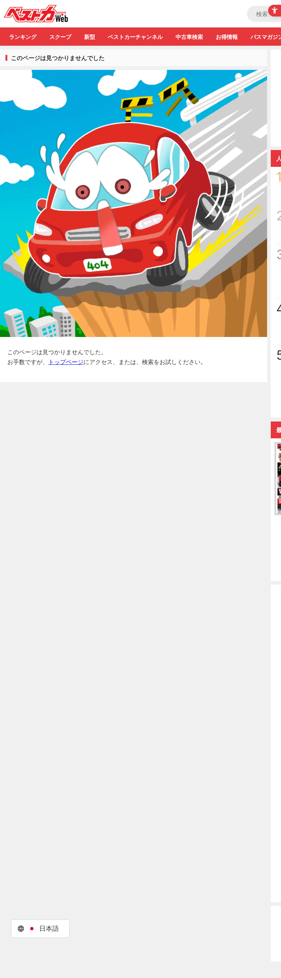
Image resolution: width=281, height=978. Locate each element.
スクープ (60, 36)
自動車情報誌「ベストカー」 (36, 13)
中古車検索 (189, 36)
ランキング (23, 36)
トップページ (65, 362)
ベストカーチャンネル (135, 36)
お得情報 (227, 36)
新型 (89, 36)
